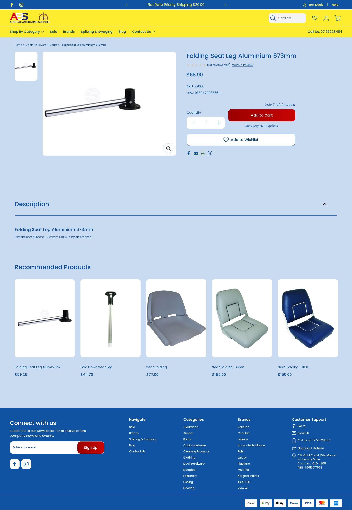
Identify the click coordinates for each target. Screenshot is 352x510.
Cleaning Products (196, 451)
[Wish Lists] (314, 18)
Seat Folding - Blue (293, 367)
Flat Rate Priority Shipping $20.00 (176, 4)
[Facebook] (12, 5)
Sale (53, 31)
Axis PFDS (244, 482)
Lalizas (242, 458)
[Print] (203, 153)
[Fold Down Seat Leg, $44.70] (110, 318)
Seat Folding (156, 367)
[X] (210, 153)
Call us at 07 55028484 (314, 440)
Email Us (303, 433)
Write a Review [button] (242, 65)
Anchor (188, 433)
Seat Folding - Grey (228, 367)
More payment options (261, 126)
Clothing (189, 458)
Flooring (188, 488)
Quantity (194, 112)
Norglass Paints (248, 476)
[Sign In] (326, 18)
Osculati (244, 433)
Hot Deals (316, 5)
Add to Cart (45, 347)
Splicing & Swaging (96, 31)
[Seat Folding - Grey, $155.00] (242, 318)
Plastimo (244, 464)
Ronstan (243, 427)
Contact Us (141, 31)
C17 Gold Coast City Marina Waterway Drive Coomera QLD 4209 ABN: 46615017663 (317, 461)
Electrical (189, 470)
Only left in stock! (279, 104)
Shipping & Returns (311, 448)
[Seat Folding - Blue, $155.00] (308, 318)
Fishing (188, 482)
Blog (122, 31)
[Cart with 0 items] (337, 18)
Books (187, 439)
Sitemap (61, 501)
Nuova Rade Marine (251, 445)
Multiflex (244, 470)
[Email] (196, 153)
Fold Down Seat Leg (96, 367)
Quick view (56, 292)
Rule (241, 451)
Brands (69, 31)
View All (243, 488)
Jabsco (243, 439)
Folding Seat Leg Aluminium (37, 367)
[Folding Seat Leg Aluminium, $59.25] (45, 318)
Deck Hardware (194, 464)
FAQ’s (301, 426)
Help (335, 5)
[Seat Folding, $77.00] (176, 318)
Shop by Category (25, 31)
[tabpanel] (26, 66)
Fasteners (190, 476)
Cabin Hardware (194, 445)
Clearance (190, 427)
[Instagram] (21, 5)
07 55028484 (331, 31)
